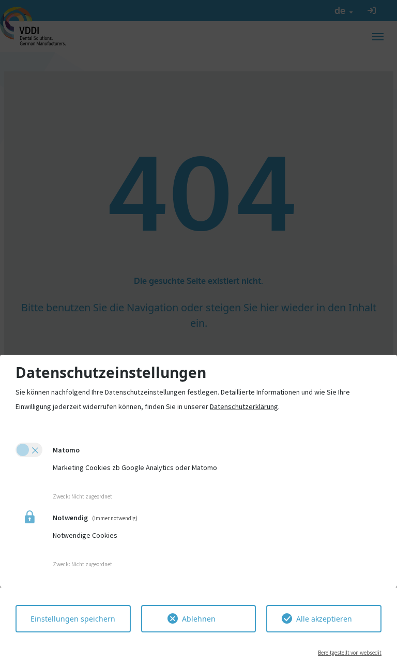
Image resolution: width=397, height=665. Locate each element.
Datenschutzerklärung (244, 406)
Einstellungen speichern (72, 619)
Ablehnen (199, 619)
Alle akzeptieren (324, 619)
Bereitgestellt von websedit (349, 652)
